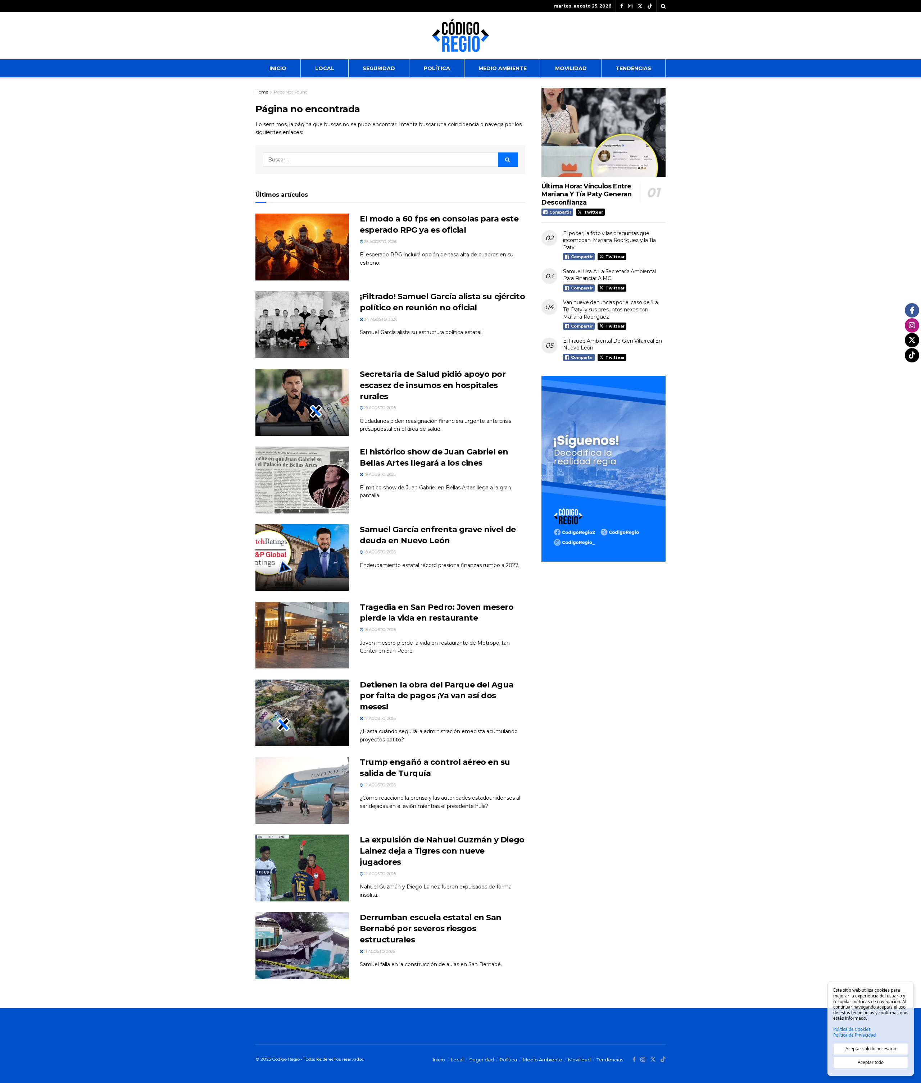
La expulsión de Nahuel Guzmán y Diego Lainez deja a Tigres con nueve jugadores (442, 851)
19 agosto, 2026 (379, 407)
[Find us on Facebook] (621, 6)
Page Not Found (291, 92)
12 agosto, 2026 (379, 784)
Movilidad (571, 68)
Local (324, 68)
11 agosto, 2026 (379, 951)
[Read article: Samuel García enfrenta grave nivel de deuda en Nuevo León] (302, 557)
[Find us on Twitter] (640, 6)
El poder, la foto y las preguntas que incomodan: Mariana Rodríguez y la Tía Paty (609, 240)
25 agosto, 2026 (379, 241)
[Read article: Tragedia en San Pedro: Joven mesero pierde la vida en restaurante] (302, 635)
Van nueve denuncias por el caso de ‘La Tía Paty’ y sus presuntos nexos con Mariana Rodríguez (610, 309)
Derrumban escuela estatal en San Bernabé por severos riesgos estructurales (431, 929)
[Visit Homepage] (460, 35)
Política (437, 68)
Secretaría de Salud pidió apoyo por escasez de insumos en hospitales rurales (433, 385)
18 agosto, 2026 (379, 551)
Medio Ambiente (502, 68)
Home (261, 92)
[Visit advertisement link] (603, 469)
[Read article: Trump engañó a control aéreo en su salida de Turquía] (302, 790)
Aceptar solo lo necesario (870, 1049)
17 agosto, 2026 (379, 718)
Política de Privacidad (854, 1035)
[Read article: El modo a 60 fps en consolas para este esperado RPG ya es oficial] (302, 247)
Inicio (277, 68)
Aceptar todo (871, 1062)
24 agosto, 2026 (380, 319)
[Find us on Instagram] (630, 6)
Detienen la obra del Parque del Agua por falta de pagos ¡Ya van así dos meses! (436, 696)
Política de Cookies (852, 1029)
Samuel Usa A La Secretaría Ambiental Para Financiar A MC (609, 275)
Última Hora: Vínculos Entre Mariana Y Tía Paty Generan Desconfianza (586, 194)
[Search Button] (663, 6)
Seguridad (379, 68)
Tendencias (633, 68)
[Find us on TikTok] (650, 6)
